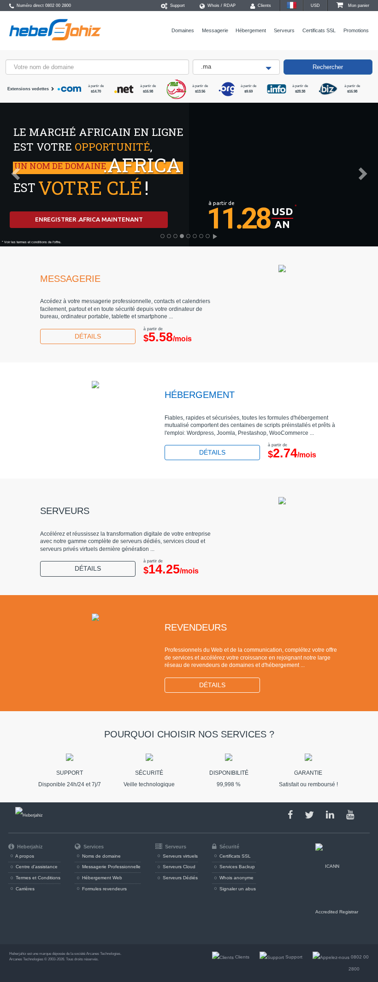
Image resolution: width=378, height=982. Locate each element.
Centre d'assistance (36, 866)
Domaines (182, 30)
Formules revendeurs (104, 888)
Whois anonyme (236, 877)
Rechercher (328, 67)
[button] (9, 171)
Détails (88, 336)
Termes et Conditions (37, 877)
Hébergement (251, 30)
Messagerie (215, 30)
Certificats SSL (319, 30)
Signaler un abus (237, 888)
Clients (263, 5)
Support (177, 5)
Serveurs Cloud (178, 866)
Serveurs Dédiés (179, 877)
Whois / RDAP (221, 5)
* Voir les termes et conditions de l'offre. (31, 242)
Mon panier (358, 5)
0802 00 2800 (58, 5)
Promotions (356, 30)
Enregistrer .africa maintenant (89, 219)
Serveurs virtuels (179, 856)
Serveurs (284, 30)
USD (315, 5)
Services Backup (236, 866)
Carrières (24, 888)
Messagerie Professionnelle (111, 866)
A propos (24, 856)
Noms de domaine (101, 856)
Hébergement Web (101, 877)
